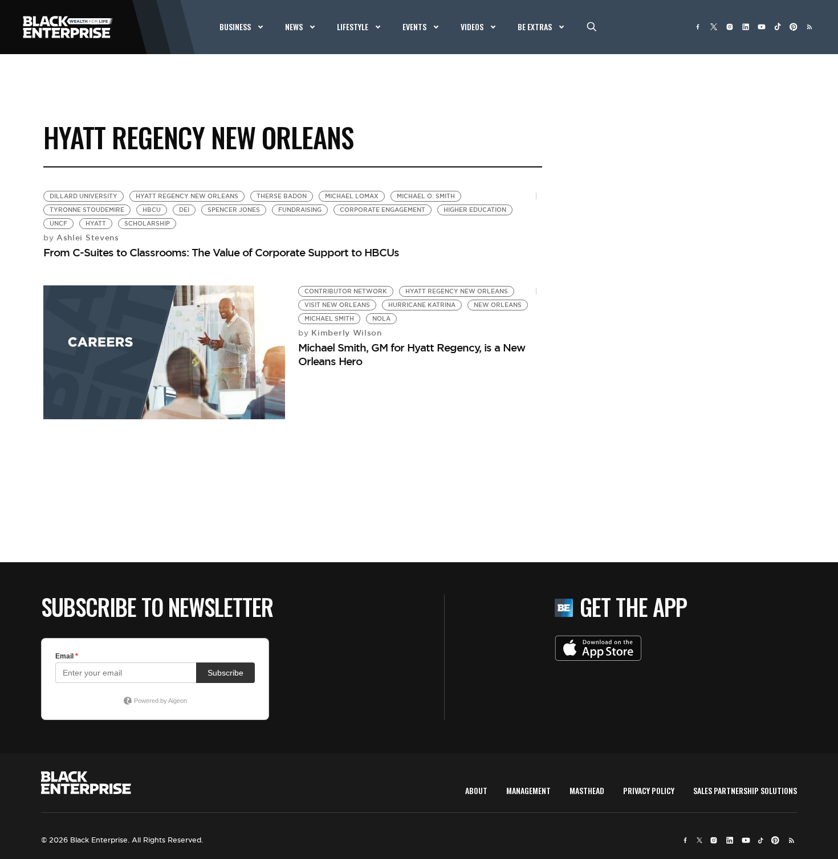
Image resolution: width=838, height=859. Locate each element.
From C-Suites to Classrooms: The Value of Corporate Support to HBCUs (221, 252)
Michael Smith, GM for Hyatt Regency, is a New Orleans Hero (411, 354)
